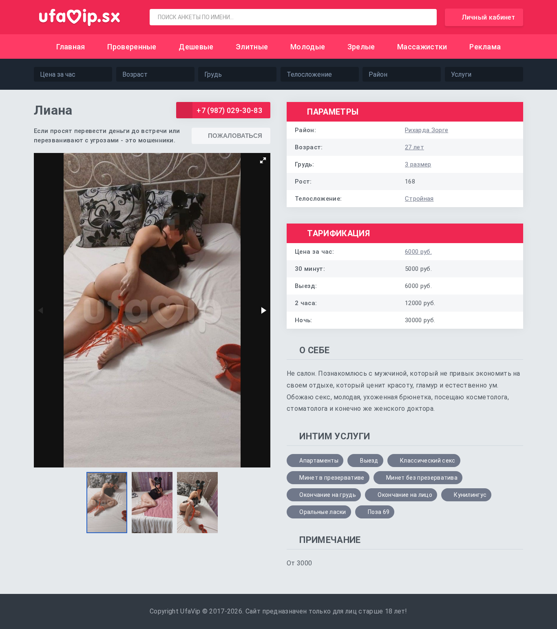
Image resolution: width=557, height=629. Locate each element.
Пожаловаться (235, 135)
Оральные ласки (322, 512)
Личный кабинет (488, 17)
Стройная (419, 198)
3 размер (418, 164)
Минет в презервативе (331, 477)
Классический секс (427, 460)
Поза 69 (378, 512)
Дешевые (196, 46)
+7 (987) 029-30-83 (229, 110)
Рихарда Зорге (426, 130)
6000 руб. (418, 251)
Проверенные (132, 46)
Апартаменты (318, 460)
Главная (70, 46)
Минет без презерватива (422, 477)
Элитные (252, 46)
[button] (263, 160)
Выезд (369, 460)
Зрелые (361, 46)
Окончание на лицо (405, 495)
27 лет (414, 147)
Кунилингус (470, 495)
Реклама (485, 46)
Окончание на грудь (327, 495)
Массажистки (422, 46)
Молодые (307, 46)
